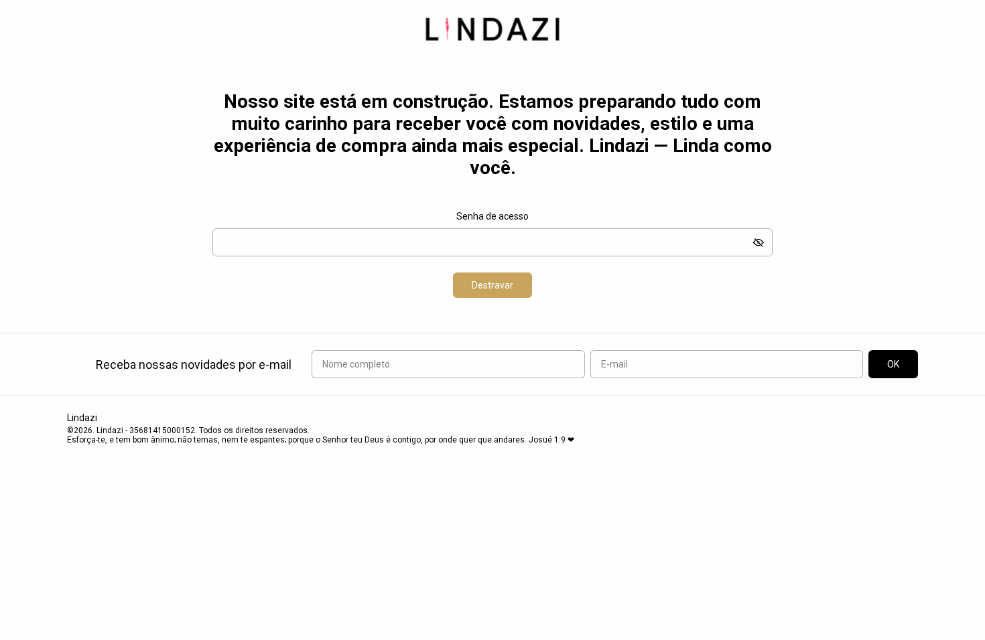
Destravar (492, 285)
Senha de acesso (492, 216)
